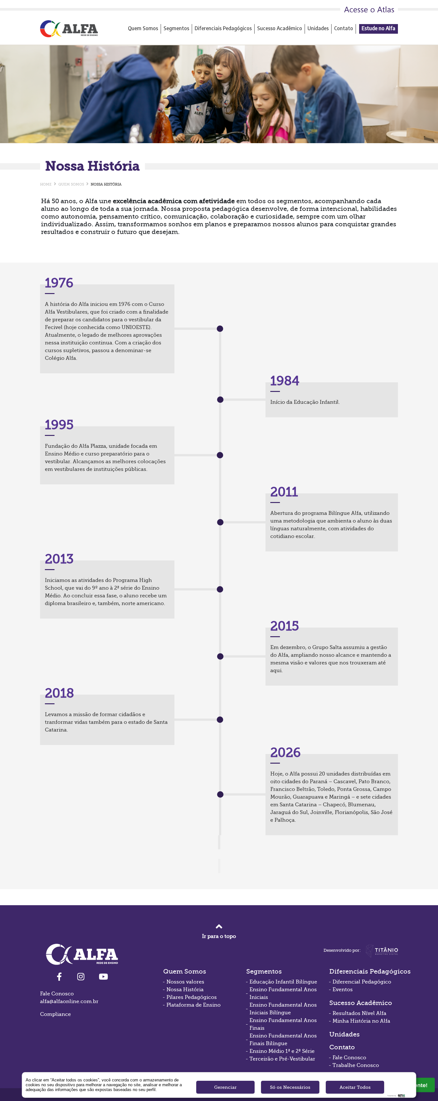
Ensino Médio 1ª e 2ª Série (282, 1051)
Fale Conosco (349, 1058)
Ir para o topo (219, 936)
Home (46, 184)
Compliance (55, 1014)
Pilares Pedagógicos (191, 997)
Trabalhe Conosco (356, 1065)
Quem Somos (143, 28)
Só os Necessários (290, 1087)
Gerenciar (225, 1087)
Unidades (318, 28)
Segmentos (176, 28)
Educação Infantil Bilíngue (283, 982)
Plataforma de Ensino (193, 1005)
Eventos (343, 990)
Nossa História (185, 990)
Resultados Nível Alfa (359, 1013)
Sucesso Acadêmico (279, 28)
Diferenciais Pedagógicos (223, 28)
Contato (343, 28)
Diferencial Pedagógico (362, 982)
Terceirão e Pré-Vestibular (282, 1059)
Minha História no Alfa (361, 1021)
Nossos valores (185, 982)
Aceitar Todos (355, 1087)
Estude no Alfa (378, 28)
